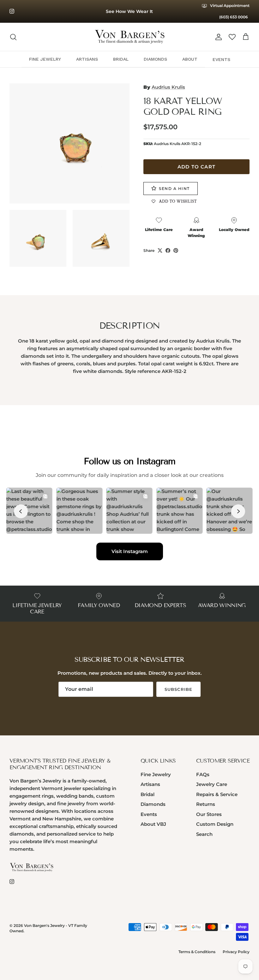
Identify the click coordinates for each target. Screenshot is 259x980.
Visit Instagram (129, 551)
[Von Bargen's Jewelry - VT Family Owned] (129, 37)
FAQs (202, 774)
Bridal (147, 794)
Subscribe (178, 689)
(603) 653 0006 (233, 17)
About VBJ (153, 824)
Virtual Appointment (229, 5)
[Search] (13, 37)
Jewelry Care (211, 784)
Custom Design (214, 824)
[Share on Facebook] (168, 250)
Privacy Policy (236, 951)
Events (149, 814)
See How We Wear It (129, 11)
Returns (205, 804)
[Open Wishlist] (232, 36)
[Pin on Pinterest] (175, 250)
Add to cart (196, 167)
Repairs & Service (217, 794)
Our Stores (209, 814)
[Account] (217, 37)
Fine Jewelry (156, 774)
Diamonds (153, 804)
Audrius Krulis (168, 87)
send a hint (174, 188)
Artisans (150, 784)
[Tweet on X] (160, 250)
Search (204, 834)
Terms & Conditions (196, 951)
